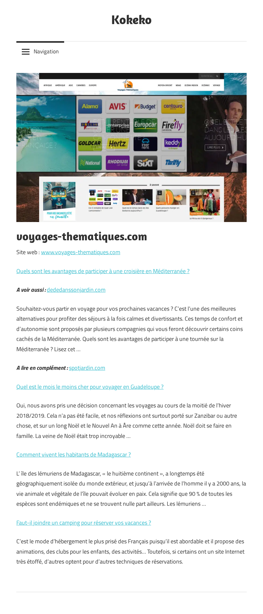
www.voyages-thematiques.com (80, 252)
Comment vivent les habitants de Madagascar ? (73, 454)
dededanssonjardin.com (76, 289)
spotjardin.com (87, 367)
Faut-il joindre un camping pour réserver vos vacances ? (83, 522)
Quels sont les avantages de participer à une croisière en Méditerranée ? (103, 271)
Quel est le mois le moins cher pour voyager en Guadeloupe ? (90, 386)
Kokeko (131, 19)
